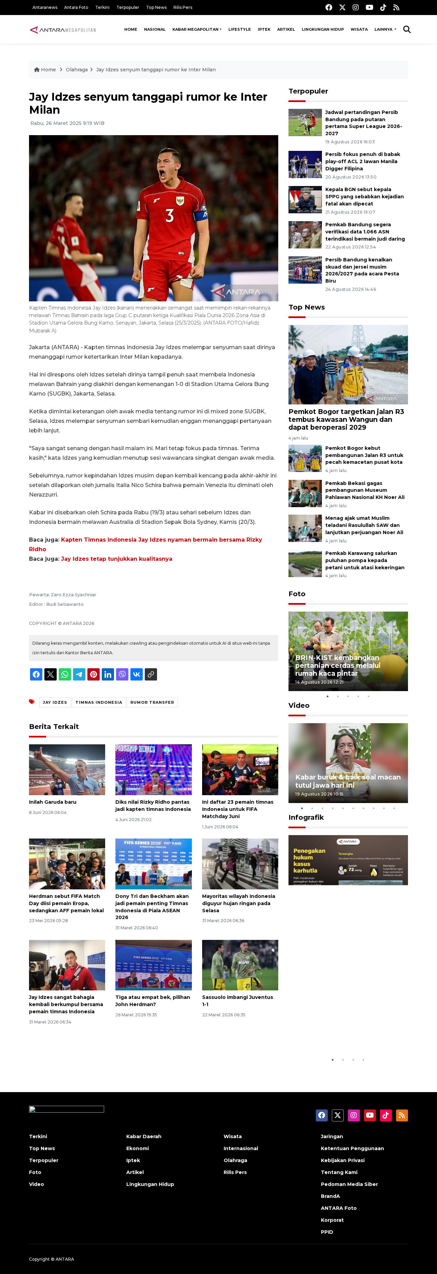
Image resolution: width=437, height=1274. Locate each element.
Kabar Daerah (143, 1136)
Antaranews (44, 7)
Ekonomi (137, 1148)
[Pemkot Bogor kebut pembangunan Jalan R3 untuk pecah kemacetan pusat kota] (305, 458)
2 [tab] (338, 696)
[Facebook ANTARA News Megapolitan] (328, 7)
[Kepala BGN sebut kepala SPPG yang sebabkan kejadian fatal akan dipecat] (305, 199)
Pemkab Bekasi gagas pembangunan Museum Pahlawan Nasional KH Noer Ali (365, 490)
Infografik (306, 817)
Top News (156, 7)
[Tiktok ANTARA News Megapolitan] (383, 7)
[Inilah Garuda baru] (67, 769)
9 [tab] (384, 808)
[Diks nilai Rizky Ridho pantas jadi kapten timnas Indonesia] (153, 769)
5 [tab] (368, 696)
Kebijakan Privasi (343, 1160)
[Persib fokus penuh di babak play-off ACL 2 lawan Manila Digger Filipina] (305, 164)
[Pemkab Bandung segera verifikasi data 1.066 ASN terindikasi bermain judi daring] (305, 234)
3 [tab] (348, 696)
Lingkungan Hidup (323, 29)
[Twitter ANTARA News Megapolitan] (342, 7)
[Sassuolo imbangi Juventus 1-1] (240, 964)
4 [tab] (358, 696)
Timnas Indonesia (98, 702)
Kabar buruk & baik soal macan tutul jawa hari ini (348, 781)
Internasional (241, 1148)
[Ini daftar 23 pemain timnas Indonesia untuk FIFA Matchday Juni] (240, 769)
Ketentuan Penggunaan (352, 1148)
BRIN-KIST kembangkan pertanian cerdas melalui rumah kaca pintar (338, 665)
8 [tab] (373, 808)
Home (130, 29)
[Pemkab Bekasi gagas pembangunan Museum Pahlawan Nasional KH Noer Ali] (305, 493)
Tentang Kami (339, 1172)
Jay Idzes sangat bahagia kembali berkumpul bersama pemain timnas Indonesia (66, 1004)
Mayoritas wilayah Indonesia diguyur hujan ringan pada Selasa (238, 903)
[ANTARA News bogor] (63, 29)
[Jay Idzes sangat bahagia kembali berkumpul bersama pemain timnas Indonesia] (67, 964)
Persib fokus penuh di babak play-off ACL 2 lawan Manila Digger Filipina (362, 161)
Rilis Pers (182, 7)
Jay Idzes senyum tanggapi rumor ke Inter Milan (156, 70)
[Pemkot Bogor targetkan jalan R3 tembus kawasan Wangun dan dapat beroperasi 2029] (348, 364)
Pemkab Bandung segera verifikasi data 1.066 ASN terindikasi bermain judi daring (365, 231)
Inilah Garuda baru (52, 802)
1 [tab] (327, 696)
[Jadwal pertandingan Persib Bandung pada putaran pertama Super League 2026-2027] (305, 122)
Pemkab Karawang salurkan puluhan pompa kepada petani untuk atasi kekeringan (365, 560)
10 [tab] (394, 808)
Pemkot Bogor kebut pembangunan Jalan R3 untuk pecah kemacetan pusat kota (364, 455)
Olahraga (77, 70)
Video (299, 705)
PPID (327, 1232)
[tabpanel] (348, 651)
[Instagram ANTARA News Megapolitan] (356, 7)
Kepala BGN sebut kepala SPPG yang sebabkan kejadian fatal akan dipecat (364, 196)
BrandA (330, 1196)
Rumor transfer (152, 702)
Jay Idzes (55, 702)
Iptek (264, 29)
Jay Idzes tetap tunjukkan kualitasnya (116, 559)
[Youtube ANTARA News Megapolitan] (369, 7)
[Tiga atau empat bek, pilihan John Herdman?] (153, 964)
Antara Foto (76, 7)
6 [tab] (353, 808)
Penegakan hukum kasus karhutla (338, 1032)
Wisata (359, 29)
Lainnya (384, 29)
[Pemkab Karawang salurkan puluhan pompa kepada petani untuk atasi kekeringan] (305, 563)
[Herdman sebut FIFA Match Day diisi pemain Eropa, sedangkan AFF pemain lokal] (67, 863)
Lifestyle (239, 29)
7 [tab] (363, 808)
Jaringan (332, 1136)
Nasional (155, 29)
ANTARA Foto (339, 1208)
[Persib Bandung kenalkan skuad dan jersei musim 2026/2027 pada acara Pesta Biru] (305, 269)
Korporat (332, 1220)
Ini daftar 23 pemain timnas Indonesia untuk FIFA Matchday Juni (237, 809)
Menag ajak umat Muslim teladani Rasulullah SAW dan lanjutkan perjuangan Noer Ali (364, 525)
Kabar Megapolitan (195, 29)
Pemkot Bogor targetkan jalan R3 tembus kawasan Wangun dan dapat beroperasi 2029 (346, 419)
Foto (297, 594)
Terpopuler (127, 7)
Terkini (102, 7)
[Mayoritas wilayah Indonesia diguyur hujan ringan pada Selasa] (240, 863)
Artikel (286, 29)
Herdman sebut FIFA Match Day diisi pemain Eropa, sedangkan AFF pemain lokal (66, 903)
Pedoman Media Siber (349, 1184)
